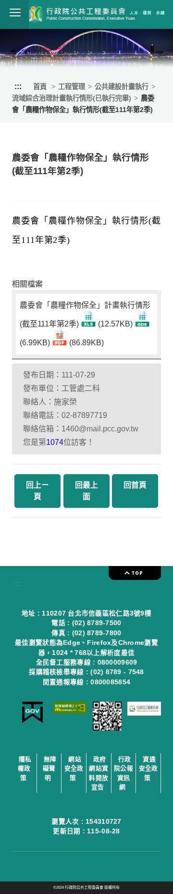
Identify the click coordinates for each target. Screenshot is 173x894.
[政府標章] (32, 721)
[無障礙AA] (69, 711)
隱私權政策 (25, 768)
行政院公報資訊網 (123, 773)
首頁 (40, 86)
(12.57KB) (115, 324)
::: (18, 86)
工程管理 (71, 86)
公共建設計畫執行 (121, 86)
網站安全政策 (74, 768)
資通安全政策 (148, 768)
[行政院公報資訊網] (144, 713)
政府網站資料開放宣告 (98, 773)
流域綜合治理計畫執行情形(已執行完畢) (71, 98)
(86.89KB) (85, 343)
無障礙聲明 (50, 768)
